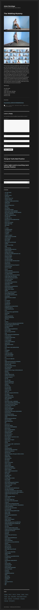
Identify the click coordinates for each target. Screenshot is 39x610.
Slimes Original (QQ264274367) (11, 470)
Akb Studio (7, 196)
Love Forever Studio (9, 355)
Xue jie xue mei (8, 546)
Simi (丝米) (7, 461)
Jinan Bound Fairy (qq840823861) (11, 311)
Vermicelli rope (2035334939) (11, 507)
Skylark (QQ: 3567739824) (10, 468)
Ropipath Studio (8, 432)
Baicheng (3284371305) (9, 205)
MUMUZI (7, 384)
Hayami (6, 290)
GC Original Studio (9, 273)
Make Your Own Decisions (10, 362)
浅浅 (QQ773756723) (9, 581)
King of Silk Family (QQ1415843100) (12, 334)
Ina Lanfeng (7, 301)
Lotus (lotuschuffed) (9, 354)
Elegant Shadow (8, 250)
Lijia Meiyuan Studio (9, 344)
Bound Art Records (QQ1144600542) (12, 219)
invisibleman (7, 303)
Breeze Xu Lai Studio (9, 222)
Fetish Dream (7, 263)
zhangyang (7, 571)
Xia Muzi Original (8, 524)
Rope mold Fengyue (9, 431)
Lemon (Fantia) (8, 336)
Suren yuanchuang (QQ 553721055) (12, 482)
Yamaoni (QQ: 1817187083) (10, 551)
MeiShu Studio (8, 368)
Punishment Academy (9, 414)
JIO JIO (6, 314)
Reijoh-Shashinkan (9, 421)
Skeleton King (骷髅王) (9, 466)
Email (5, 139)
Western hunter (8, 517)
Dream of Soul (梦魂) (9, 245)
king (6, 333)
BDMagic (7, 206)
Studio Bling (7, 476)
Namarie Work (8, 388)
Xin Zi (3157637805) (9, 540)
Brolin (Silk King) (8, 223)
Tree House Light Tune (9, 499)
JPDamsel (7, 318)
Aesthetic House (8, 195)
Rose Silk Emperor (9, 434)
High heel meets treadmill (10, 297)
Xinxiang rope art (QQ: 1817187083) (12, 541)
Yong (6, 561)
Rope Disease (7, 428)
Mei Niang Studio (8, 367)
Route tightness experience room (12, 436)
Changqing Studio (8, 229)
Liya (6, 348)
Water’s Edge (7, 512)
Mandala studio (8, 364)
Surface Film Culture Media (10, 483)
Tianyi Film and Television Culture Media (13, 490)
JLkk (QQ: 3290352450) (9, 317)
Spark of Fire (7, 472)
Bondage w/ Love (8, 218)
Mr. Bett (6, 378)
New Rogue (7, 394)
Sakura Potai (7, 441)
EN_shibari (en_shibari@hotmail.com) (12, 253)
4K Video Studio (8, 192)
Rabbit (6, 416)
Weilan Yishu (7, 513)
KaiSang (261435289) (9, 326)
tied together (12, 600)
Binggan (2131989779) (9, 213)
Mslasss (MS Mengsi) (9, 382)
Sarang (6, 442)
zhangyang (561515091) (9, 573)
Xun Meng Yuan (8, 547)
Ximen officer (8, 539)
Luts (6, 360)
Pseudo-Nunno (8, 412)
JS (5, 320)
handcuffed (13, 596)
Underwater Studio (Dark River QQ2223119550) (14, 505)
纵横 (6, 583)
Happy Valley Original (9, 289)
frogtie (5, 596)
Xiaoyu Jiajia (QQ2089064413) (11, 537)
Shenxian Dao (8, 452)
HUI (5, 299)
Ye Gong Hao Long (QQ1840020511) (12, 556)
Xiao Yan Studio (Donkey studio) (11, 527)
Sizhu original (8, 463)
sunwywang (7, 480)
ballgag (24, 105)
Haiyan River (7, 284)
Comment (6, 118)
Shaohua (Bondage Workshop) (11, 449)
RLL (5, 422)
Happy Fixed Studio (9, 287)
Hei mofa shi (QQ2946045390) (11, 294)
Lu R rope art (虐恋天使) (9, 358)
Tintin (6, 495)
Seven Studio (7, 445)
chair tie (27, 105)
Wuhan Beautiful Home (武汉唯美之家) (12, 523)
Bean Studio (7, 208)
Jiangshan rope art (9, 307)
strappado (22, 598)
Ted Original (7, 486)
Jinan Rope (7, 313)
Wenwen (6, 516)
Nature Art (7, 391)
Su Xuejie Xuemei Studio (10, 478)
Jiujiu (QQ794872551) (9, 316)
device (26, 594)
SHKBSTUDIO (7, 456)
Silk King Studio (8, 458)
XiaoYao (6, 536)
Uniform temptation (9, 506)
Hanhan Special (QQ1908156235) (11, 286)
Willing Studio (8, 520)
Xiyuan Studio (8, 544)
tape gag (6, 600)
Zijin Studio (7, 576)
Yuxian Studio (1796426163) (10, 567)
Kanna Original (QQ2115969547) (11, 328)
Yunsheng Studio (8, 564)
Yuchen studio (8, 563)
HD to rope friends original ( (11, 291)
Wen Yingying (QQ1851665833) (11, 514)
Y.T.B (6, 550)
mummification (9, 106)
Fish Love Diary (8, 267)
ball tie (10, 594)
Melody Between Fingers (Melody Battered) (14, 370)
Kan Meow (7, 327)
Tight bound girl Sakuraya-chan (11, 493)
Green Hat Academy (9, 279)
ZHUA (6, 574)
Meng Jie (7, 371)
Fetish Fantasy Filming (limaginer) (12, 264)
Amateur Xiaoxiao (8, 199)
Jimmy (6, 105)
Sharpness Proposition (9, 451)
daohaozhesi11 (8, 237)
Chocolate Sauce (8, 230)
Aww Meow (7, 203)
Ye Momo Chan (8, 557)
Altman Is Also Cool (9, 198)
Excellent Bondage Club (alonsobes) (12, 260)
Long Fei (6, 351)
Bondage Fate (7, 216)
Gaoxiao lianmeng (8, 270)
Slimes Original (8, 469)
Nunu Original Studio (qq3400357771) (12, 402)
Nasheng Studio (8, 389)
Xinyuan (6, 543)
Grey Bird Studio (8, 280)
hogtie (5, 598)
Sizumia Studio (8, 465)
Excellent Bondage (9, 259)
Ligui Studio (7, 343)
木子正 (6, 580)
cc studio (7, 228)
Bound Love (7, 220)
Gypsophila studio (8, 283)
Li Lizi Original (8, 340)
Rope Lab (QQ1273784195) (10, 429)
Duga (6, 246)
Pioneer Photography (9, 408)
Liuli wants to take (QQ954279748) (12, 347)
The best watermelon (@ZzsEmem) (12, 487)
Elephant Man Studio (9, 252)
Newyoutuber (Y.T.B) (9, 395)
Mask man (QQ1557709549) (10, 365)
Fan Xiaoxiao (7, 262)
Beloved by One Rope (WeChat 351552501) (13, 212)
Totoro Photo (7, 497)
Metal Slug (7, 372)
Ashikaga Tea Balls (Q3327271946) (11, 201)
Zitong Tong (7, 577)
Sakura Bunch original (18, 105)
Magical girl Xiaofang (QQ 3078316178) (12, 361)
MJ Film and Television (10, 375)
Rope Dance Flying (9, 425)
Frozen (6, 269)
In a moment (7, 300)
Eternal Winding (8, 255)
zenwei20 (7, 570)
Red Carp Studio (8, 419)
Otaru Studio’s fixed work (10, 405)
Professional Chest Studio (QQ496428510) (13, 411)
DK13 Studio (7, 240)
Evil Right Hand (8, 257)
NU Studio (7, 399)
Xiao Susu (7, 526)
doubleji (6, 243)
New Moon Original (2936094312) (11, 392)
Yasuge (6, 554)
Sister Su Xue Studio (9, 462)
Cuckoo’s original (8, 235)
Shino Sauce (7, 455)
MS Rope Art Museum (9, 381)
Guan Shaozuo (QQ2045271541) (11, 282)
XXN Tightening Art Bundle (10, 549)
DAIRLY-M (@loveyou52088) (10, 236)
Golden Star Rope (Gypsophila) (11, 277)
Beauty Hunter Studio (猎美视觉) (11, 211)
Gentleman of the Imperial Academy (12, 274)
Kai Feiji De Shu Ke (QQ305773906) (12, 324)
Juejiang (6, 321)
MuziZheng (7, 385)
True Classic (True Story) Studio (11, 500)
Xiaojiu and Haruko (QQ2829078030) (12, 529)
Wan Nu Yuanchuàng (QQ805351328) (12, 510)
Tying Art (7, 502)
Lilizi (6, 345)
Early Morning (8, 247)
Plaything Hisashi (8, 409)
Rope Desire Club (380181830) (11, 426)
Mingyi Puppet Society (9, 374)
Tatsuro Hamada (8, 485)
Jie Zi (6, 310)
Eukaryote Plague (8, 256)
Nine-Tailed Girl (8, 398)
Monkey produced (8, 377)
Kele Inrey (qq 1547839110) (10, 331)
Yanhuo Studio (8, 553)
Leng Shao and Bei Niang (10, 337)
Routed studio (8, 438)
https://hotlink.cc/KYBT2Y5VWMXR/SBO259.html (14, 102)
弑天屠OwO (7, 578)
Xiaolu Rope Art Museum (10, 530)
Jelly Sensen (7, 304)
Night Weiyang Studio (9, 397)
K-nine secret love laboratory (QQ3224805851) (14, 323)
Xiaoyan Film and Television (11, 534)
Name (5, 134)
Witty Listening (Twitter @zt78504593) (13, 522)
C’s (5, 226)
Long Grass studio (8, 353)
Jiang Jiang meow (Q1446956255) (11, 306)
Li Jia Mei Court (8, 338)
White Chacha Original (9, 519)
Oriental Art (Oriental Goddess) (11, 404)
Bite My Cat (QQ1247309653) (10, 215)
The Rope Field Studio (9, 489)
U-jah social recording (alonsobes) (12, 503)
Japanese (10, 598)
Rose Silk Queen (8, 435)
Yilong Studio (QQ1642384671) (11, 560)
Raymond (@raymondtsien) (10, 418)
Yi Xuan (6, 559)
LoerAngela (7, 350)
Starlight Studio (8, 475)
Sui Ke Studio (7, 479)
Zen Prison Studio (8, 568)
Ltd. (5, 357)
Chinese (5, 106)
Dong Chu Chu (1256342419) (10, 242)
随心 (6, 584)
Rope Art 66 (7, 424)
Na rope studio (8, 387)
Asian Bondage (9, 6)
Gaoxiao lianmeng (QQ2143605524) (12, 272)
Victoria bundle (8, 509)
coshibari (7, 233)
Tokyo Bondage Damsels (10, 496)
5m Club (6, 193)
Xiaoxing (7, 533)
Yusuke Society (8, 566)
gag (9, 596)
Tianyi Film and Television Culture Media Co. (14, 492)
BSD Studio (7, 225)
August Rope (7, 202)
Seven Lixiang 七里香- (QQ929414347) (12, 443)
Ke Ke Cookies (8, 330)
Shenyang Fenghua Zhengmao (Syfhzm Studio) (14, 453)
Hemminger (7, 296)
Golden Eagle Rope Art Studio (11, 276)
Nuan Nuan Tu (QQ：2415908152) (11, 401)
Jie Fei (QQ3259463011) (9, 309)
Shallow (6, 446)
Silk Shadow (7, 459)
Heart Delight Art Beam (9, 293)
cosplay (22, 594)
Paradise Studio (8, 407)
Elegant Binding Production (10, 249)
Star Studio (7, 473)
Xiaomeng (7, 532)
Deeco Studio (7, 239)
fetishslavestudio (8, 266)
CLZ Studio (7, 232)
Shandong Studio (8, 448)
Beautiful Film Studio (9, 209)
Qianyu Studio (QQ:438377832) (11, 415)
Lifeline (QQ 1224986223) (10, 341)
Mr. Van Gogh (7, 380)
